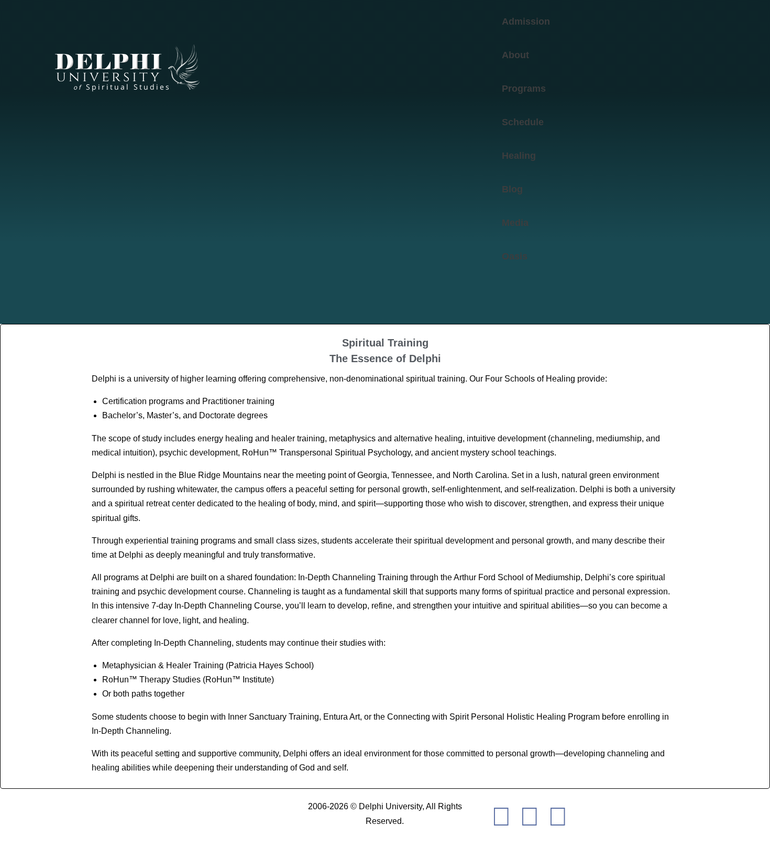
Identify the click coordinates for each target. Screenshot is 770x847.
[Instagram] (558, 815)
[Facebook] (501, 815)
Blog (512, 189)
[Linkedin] (529, 815)
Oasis (514, 256)
